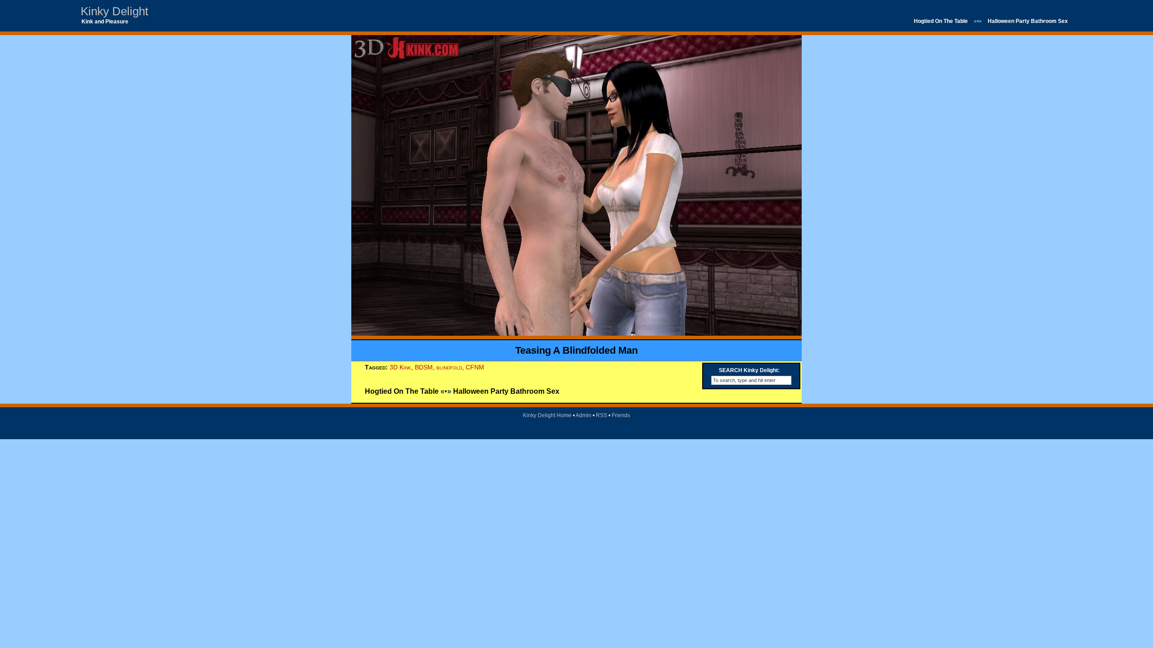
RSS (601, 415)
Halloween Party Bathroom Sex (1028, 21)
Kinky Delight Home (547, 415)
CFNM (475, 367)
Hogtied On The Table (941, 21)
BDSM (424, 367)
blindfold (449, 367)
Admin (583, 415)
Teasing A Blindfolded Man (576, 350)
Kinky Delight (114, 11)
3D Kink (400, 367)
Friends (621, 415)
